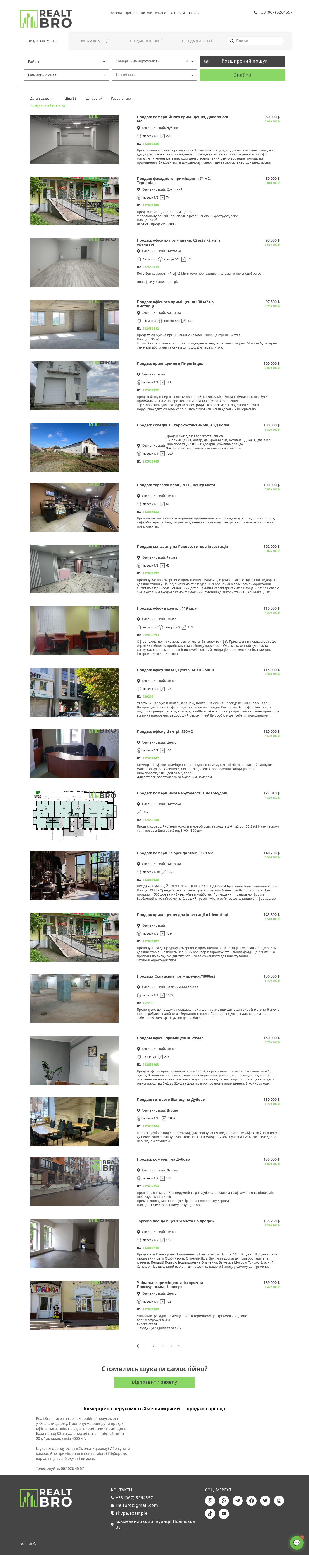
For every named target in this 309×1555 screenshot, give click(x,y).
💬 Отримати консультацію (277, 1529)
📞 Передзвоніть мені (282, 1506)
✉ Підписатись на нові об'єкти (274, 1517)
